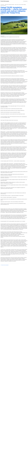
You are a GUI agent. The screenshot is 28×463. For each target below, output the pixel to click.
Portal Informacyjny (5, 1)
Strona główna (25, 1)
